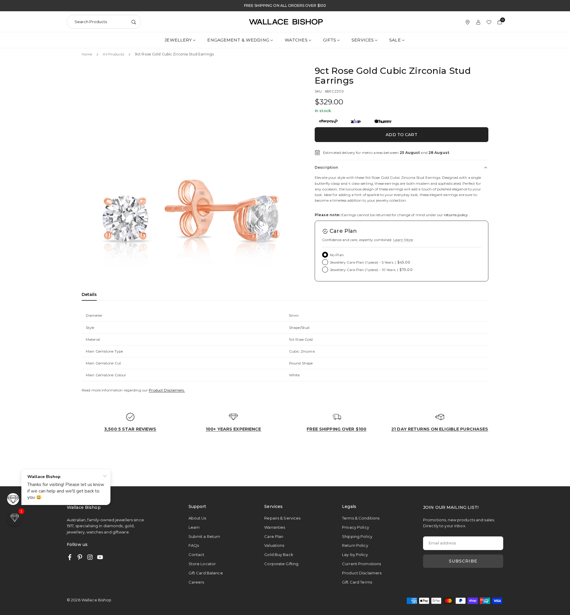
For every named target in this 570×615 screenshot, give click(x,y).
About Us (197, 518)
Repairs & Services (282, 518)
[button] (287, 175)
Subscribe (463, 561)
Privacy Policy (355, 527)
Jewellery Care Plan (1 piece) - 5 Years (370, 262)
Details (89, 294)
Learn (194, 527)
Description (326, 167)
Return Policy (355, 545)
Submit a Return (204, 536)
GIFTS (329, 40)
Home (87, 54)
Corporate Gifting (281, 563)
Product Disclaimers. (167, 390)
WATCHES (296, 40)
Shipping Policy (357, 536)
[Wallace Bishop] (286, 21)
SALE (394, 40)
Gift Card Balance (206, 573)
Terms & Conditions (360, 518)
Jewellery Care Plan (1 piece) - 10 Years (371, 269)
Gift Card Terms (357, 582)
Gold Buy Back (278, 554)
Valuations (274, 545)
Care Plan (273, 536)
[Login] (478, 22)
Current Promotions (361, 563)
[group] (191, 175)
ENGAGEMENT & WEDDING (238, 40)
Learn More (403, 240)
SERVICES (363, 40)
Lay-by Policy (355, 554)
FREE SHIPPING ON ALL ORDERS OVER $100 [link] (285, 6)
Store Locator (202, 563)
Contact (197, 554)
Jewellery (178, 40)
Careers (196, 582)
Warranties (274, 527)
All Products (113, 54)
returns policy (456, 215)
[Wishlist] (489, 22)
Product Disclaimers (361, 573)
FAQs (194, 545)
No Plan (337, 255)
